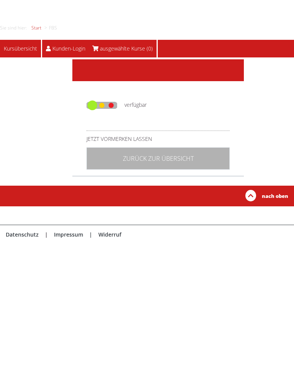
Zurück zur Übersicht (158, 158)
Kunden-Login (68, 48)
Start (36, 27)
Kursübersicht (20, 48)
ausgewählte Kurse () (126, 48)
